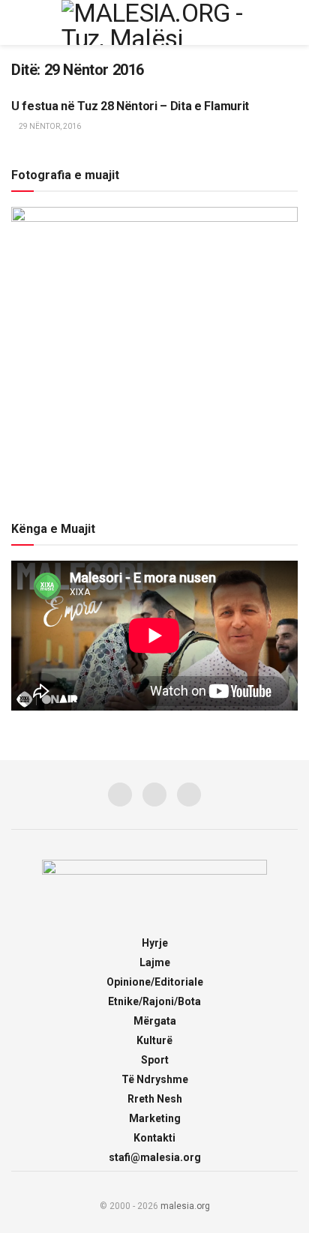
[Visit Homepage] (155, 22)
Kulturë (154, 1040)
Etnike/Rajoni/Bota (154, 1001)
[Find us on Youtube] (189, 795)
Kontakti (155, 1138)
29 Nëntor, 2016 (49, 126)
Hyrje (155, 943)
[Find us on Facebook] (120, 795)
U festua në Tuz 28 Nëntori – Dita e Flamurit (130, 106)
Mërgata (155, 1021)
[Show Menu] (17, 22)
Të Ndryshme (155, 1079)
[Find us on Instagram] (154, 795)
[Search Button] (291, 22)
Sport (155, 1060)
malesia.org (185, 1206)
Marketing (155, 1118)
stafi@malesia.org (155, 1157)
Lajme (155, 962)
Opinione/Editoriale (154, 982)
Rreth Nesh (155, 1099)
